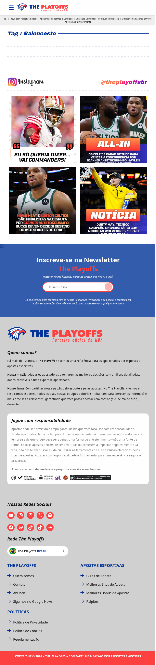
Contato (19, 584)
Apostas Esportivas (102, 565)
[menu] (11, 7)
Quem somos (23, 576)
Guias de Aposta (98, 576)
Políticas (18, 612)
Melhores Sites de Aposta (105, 584)
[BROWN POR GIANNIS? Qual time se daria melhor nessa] (113, 129)
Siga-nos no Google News (33, 601)
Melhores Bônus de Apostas (107, 593)
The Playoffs (21, 565)
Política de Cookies (27, 631)
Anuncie (19, 593)
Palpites (92, 601)
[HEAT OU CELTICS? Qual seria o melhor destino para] (42, 200)
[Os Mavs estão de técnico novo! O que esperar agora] (113, 200)
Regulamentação (26, 639)
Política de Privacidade (30, 622)
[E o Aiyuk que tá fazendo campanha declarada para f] (42, 129)
